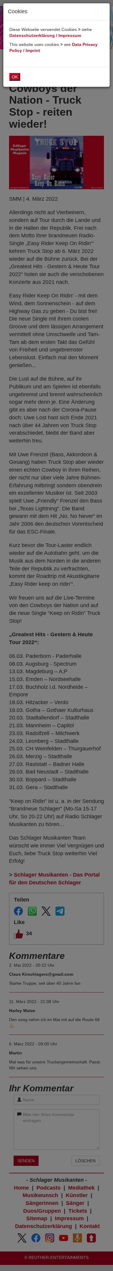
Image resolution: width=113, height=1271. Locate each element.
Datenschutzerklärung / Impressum (45, 35)
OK (15, 76)
